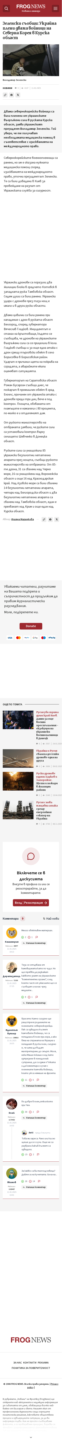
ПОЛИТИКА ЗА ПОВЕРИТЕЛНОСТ (31, 1368)
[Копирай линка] (5, 95)
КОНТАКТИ (29, 1363)
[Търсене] (6, 8)
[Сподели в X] (17, 95)
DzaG (12, 1113)
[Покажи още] (31, 1437)
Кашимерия (12, 942)
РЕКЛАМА (43, 1363)
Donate (31, 626)
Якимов (11, 1182)
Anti (31, 1132)
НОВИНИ (7, 88)
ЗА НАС (17, 1363)
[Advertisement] (31, 234)
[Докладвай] (36, 937)
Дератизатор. (12, 976)
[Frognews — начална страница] (31, 1340)
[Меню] (55, 8)
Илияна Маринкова (22, 519)
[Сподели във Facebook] (11, 95)
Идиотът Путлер (12, 1031)
